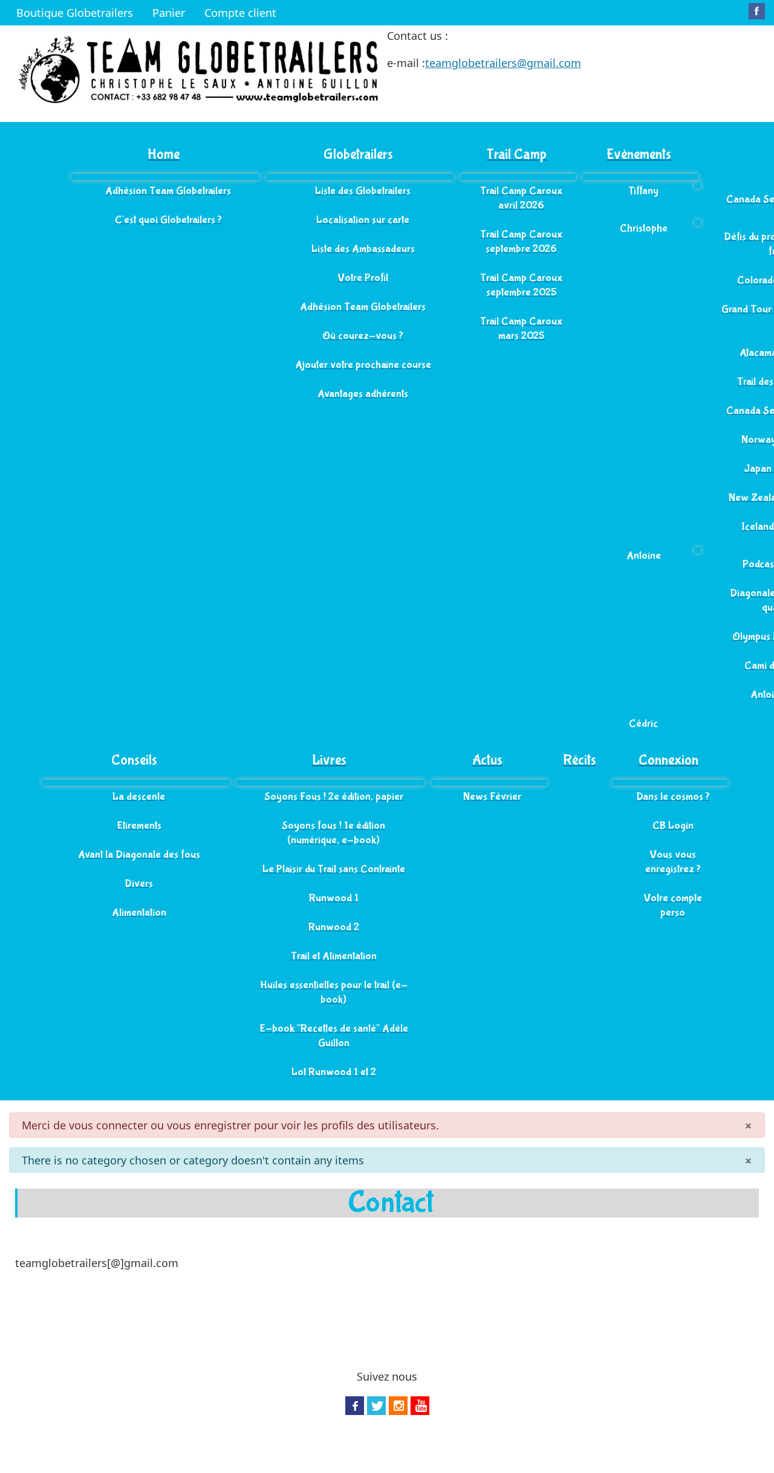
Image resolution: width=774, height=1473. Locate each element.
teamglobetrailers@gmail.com (503, 63)
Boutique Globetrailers (74, 12)
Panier (168, 12)
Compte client (240, 12)
